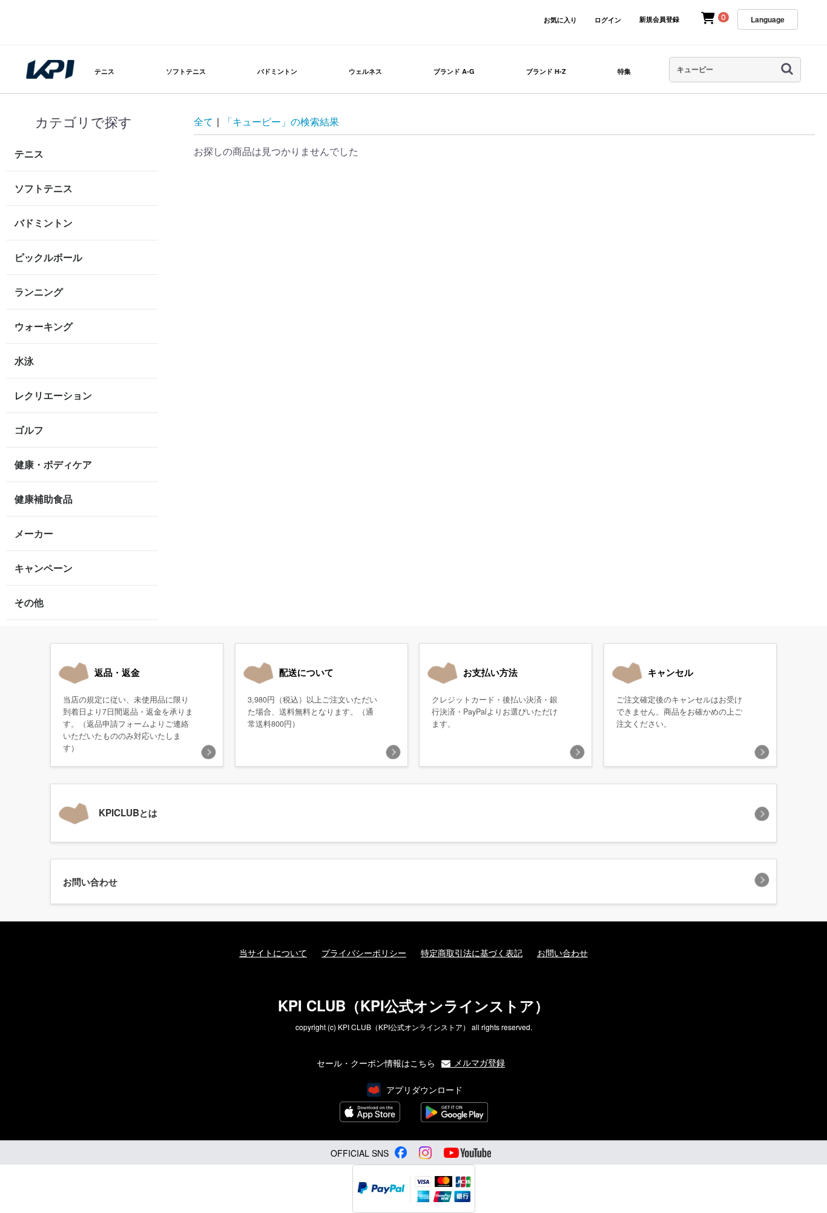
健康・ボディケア (53, 464)
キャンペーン (44, 568)
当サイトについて (273, 953)
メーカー (34, 533)
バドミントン (277, 71)
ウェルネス (365, 71)
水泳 (24, 361)
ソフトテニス (186, 71)
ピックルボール (48, 257)
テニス (104, 71)
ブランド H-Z (546, 71)
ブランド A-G (454, 71)
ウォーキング (44, 326)
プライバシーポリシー (363, 953)
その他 (29, 602)
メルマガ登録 (478, 1062)
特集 (624, 71)
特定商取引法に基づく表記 (471, 953)
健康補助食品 (44, 499)
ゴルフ (29, 430)
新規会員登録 (659, 19)
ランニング (39, 292)
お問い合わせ (562, 953)
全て (203, 121)
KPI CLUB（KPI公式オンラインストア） (413, 1005)
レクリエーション (53, 395)
